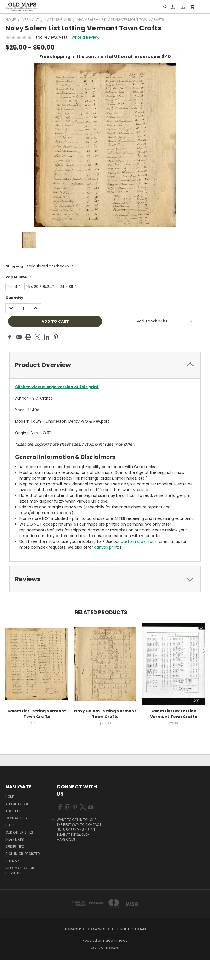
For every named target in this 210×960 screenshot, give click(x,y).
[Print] (28, 337)
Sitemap (12, 860)
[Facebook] (9, 337)
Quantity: (14, 297)
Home (9, 796)
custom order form (139, 541)
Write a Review (85, 37)
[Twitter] (37, 337)
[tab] (105, 365)
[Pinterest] (56, 337)
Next (204, 650)
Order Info (14, 846)
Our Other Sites (19, 832)
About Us (13, 811)
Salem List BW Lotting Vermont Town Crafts (173, 713)
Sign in (11, 853)
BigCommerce (115, 940)
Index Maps (14, 839)
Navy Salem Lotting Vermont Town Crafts (105, 713)
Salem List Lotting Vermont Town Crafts (37, 713)
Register (32, 853)
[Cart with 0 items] (192, 7)
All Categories (18, 804)
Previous (6, 650)
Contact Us (16, 818)
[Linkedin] (46, 337)
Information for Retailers (19, 870)
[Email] (19, 337)
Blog (9, 825)
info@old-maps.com (73, 837)
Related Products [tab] (101, 612)
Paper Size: (18, 277)
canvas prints (107, 547)
